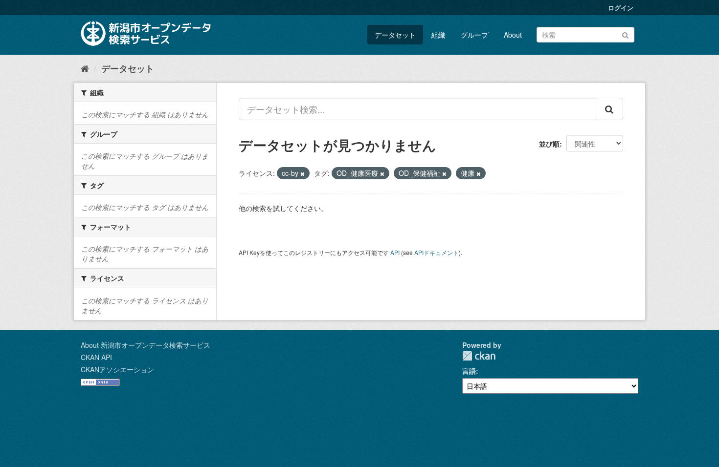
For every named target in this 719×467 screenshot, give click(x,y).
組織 (438, 35)
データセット (395, 35)
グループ (474, 35)
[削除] (302, 173)
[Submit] (625, 34)
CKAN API (96, 357)
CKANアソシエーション (117, 369)
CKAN (478, 356)
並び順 (549, 144)
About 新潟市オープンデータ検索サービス (145, 345)
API (395, 252)
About (513, 35)
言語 (469, 371)
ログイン (620, 7)
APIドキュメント (436, 252)
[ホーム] (85, 68)
